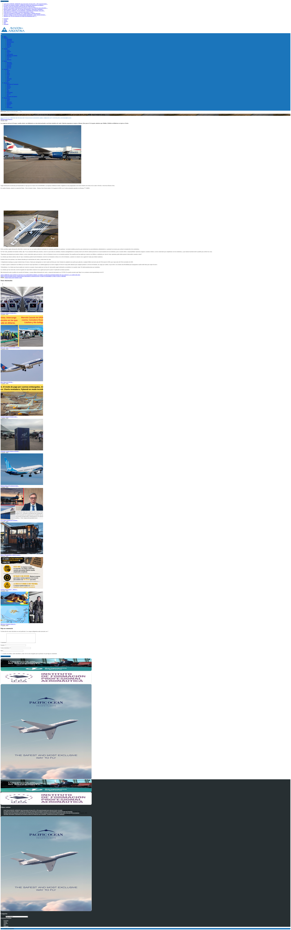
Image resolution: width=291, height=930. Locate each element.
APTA (8, 73)
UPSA (8, 74)
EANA (8, 88)
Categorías (3, 916)
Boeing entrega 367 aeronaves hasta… (10, 486)
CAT (8, 58)
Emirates (17, 277)
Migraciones (10, 92)
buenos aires (11, 277)
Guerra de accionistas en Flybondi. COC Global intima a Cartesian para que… (22, 13)
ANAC (8, 85)
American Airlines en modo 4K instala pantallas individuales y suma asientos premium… (25, 14)
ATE (8, 77)
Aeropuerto (9, 63)
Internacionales (10, 42)
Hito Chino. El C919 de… (7, 382)
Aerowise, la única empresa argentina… (10, 451)
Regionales (9, 40)
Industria (9, 44)
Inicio (5, 36)
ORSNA (9, 87)
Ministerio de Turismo (12, 55)
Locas (8, 47)
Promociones (7, 97)
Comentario (3, 642)
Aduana (8, 93)
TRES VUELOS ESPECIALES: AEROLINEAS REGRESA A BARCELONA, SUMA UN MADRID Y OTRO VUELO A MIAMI (33, 276)
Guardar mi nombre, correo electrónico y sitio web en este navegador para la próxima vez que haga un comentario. (29, 653)
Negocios (9, 46)
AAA (8, 76)
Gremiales (6, 69)
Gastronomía (10, 54)
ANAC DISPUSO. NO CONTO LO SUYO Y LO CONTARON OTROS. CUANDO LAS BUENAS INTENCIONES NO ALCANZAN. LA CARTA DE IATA (40, 275)
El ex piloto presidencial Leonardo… (9, 520)
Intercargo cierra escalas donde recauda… (11, 347)
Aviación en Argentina (6, 918)
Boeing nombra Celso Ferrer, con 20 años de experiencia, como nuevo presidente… (24, 9)
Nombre (3, 645)
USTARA (9, 78)
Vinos (8, 52)
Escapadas (9, 102)
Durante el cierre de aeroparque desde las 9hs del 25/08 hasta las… (20, 6)
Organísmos (6, 82)
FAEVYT (9, 57)
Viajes (8, 50)
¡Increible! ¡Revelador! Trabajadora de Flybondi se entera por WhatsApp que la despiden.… (26, 8)
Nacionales (9, 39)
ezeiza (20, 277)
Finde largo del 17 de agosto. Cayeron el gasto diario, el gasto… (19, 12)
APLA (8, 70)
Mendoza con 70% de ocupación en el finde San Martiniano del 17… (20, 16)
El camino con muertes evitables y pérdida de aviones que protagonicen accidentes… (24, 5)
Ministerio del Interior (12, 96)
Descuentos (9, 107)
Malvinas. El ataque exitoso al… (8, 624)
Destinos (9, 51)
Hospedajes (9, 103)
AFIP (8, 91)
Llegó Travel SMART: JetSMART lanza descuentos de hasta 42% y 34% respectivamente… (26, 3)
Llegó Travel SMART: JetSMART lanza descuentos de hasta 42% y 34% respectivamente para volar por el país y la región (33, 810)
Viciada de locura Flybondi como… (9, 416)
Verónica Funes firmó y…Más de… (9, 589)
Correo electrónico (5, 648)
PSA (8, 95)
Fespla (8, 80)
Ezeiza (5, 61)
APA (8, 72)
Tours (8, 106)
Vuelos (8, 99)
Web (2, 650)
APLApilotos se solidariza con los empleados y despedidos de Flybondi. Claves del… (24, 10)
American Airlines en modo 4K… (9, 313)
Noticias (6, 37)
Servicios (9, 43)
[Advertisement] (145, 199)
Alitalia (6, 277)
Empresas (9, 66)
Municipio (9, 62)
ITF (7, 81)
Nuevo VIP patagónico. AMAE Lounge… (11, 555)
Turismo (6, 48)
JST (8, 89)
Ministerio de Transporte (12, 84)
